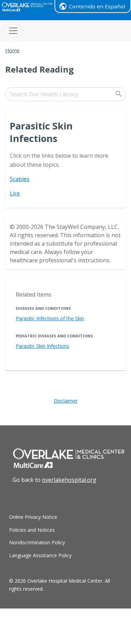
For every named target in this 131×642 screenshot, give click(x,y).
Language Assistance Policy (40, 555)
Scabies (19, 179)
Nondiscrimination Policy (37, 542)
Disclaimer (66, 400)
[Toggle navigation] (13, 31)
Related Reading (39, 69)
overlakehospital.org (69, 480)
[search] (65, 94)
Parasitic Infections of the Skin (50, 318)
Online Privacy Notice (33, 517)
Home (12, 50)
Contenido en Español (97, 6)
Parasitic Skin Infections (42, 346)
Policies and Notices (32, 530)
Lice (15, 193)
